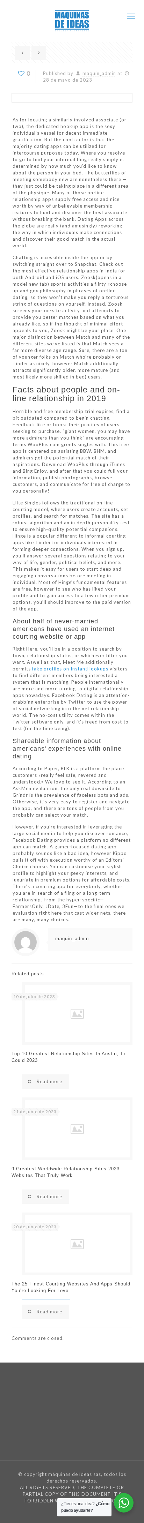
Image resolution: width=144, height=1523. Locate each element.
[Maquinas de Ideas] (72, 15)
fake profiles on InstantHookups (70, 669)
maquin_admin (99, 73)
